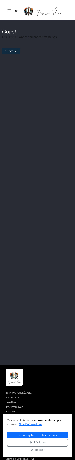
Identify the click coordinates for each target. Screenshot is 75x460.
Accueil (13, 51)
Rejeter (40, 450)
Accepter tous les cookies (40, 435)
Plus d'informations (30, 424)
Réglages (40, 442)
